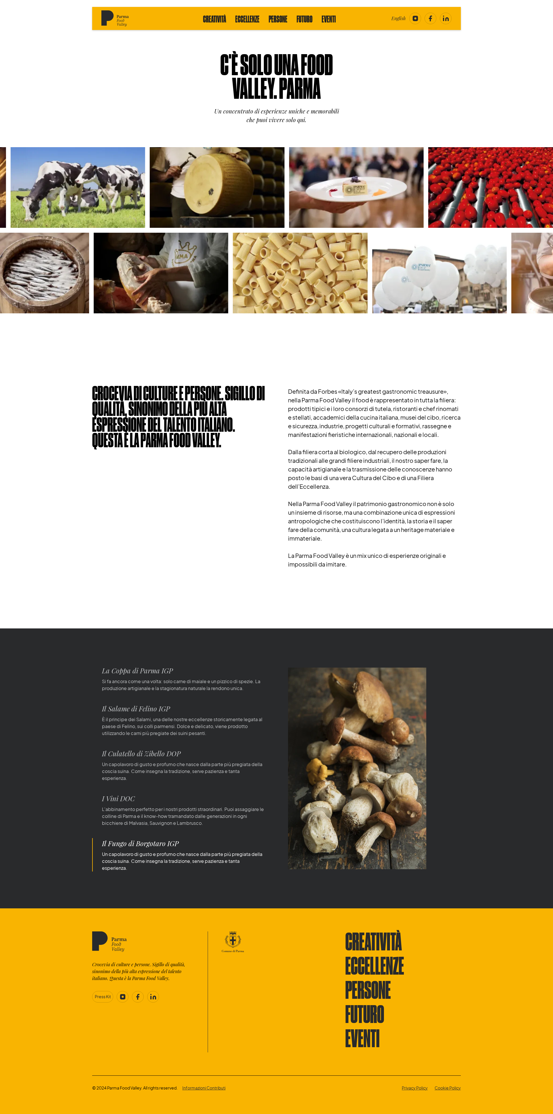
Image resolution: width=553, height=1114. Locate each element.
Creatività (214, 20)
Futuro (305, 20)
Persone (278, 20)
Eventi (329, 20)
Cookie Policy (448, 1087)
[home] (124, 18)
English (398, 18)
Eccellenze (247, 20)
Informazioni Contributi (204, 1087)
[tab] (178, 678)
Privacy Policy (415, 1087)
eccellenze (374, 967)
